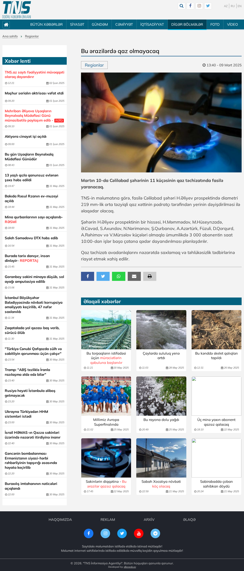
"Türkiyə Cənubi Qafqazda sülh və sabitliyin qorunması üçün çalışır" (33, 351)
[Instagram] (199, 6)
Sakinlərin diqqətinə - (106, 483)
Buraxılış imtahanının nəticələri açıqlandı (31, 486)
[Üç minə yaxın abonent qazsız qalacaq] (216, 396)
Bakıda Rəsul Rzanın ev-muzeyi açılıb (31, 198)
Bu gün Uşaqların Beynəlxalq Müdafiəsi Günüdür (29, 156)
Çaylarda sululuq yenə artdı (161, 355)
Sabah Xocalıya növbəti (161, 483)
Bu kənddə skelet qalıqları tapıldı (216, 355)
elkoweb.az (130, 566)
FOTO (215, 24)
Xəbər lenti (17, 61)
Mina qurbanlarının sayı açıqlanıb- (34, 219)
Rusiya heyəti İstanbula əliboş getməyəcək (30, 393)
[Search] (181, 6)
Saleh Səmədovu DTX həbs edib (31, 238)
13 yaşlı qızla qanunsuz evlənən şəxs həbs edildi (31, 177)
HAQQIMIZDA (60, 519)
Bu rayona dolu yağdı (161, 419)
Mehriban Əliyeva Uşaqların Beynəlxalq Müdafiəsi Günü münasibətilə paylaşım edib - (34, 115)
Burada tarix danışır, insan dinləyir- (27, 258)
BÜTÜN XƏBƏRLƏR (46, 24)
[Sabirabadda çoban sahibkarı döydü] (216, 458)
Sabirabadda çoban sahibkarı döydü (216, 483)
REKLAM (108, 519)
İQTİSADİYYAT (152, 24)
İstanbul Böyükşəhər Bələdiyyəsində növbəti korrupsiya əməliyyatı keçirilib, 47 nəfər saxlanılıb (33, 304)
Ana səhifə (10, 36)
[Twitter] (208, 6)
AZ (226, 6)
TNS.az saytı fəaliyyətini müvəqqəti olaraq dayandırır (34, 74)
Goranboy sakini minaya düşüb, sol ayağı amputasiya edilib (34, 279)
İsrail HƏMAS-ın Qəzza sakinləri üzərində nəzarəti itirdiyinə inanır (33, 434)
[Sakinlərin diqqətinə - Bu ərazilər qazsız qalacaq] (106, 458)
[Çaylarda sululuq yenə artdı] (161, 329)
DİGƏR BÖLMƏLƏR (187, 24)
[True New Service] (16, 9)
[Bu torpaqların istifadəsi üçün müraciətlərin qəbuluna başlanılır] (106, 329)
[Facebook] (190, 6)
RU (233, 6)
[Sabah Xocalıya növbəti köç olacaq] (161, 458)
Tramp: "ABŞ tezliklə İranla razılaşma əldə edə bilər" (27, 372)
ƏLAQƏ (189, 519)
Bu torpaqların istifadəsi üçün (106, 358)
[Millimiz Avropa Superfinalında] (106, 396)
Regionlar (32, 36)
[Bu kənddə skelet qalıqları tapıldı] (216, 329)
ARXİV (149, 519)
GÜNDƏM (100, 24)
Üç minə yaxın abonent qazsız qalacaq (216, 422)
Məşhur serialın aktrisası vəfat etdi (34, 93)
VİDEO (232, 24)
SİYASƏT (77, 24)
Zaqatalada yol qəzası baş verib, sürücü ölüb (32, 330)
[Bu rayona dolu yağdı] (161, 396)
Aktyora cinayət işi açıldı (25, 136)
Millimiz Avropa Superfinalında (106, 422)
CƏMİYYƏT (124, 24)
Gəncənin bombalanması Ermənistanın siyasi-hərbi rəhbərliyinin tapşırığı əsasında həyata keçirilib (31, 460)
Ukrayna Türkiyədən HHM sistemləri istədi (26, 414)
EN (240, 6)
